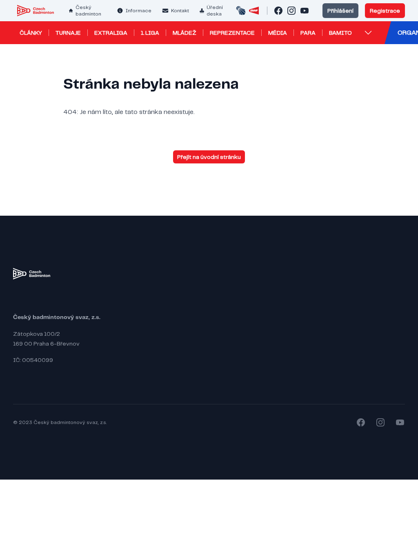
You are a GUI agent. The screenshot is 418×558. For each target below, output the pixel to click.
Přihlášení (340, 10)
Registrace (385, 10)
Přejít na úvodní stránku (209, 157)
